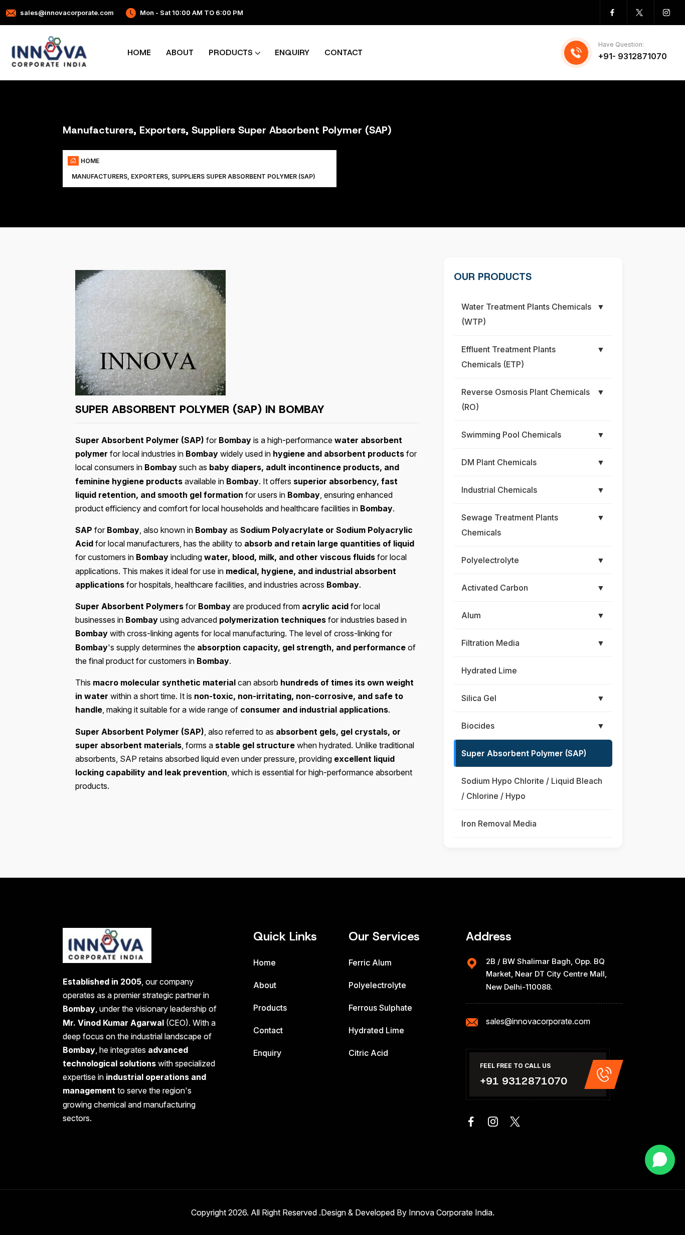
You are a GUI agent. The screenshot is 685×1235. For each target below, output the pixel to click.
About (180, 52)
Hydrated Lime (376, 1030)
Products (231, 52)
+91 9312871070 (523, 1081)
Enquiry (292, 52)
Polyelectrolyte (377, 985)
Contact (343, 52)
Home (139, 52)
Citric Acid (368, 1053)
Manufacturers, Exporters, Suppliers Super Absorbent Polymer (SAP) (193, 176)
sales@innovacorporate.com (67, 13)
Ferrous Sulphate (380, 1008)
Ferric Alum (370, 962)
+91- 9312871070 (632, 56)
